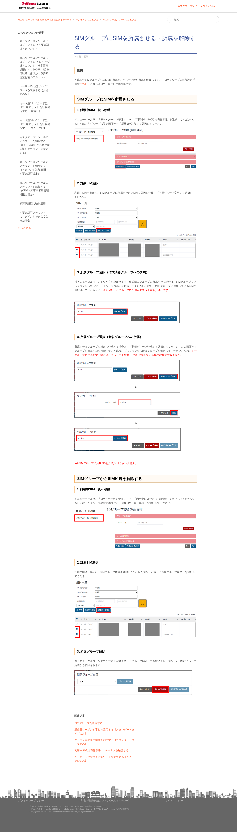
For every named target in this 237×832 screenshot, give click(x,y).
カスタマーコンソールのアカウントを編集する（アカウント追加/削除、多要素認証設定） (34, 167)
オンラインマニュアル (87, 19)
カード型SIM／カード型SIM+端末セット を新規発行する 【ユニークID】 (35, 124)
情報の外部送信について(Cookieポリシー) (104, 800)
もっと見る (24, 227)
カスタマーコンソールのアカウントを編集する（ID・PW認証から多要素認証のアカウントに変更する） (35, 145)
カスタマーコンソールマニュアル (119, 19)
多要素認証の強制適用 (33, 203)
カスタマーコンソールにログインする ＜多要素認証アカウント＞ (34, 44)
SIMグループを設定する (88, 723)
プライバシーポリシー (31, 800)
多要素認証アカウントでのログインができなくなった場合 (34, 216)
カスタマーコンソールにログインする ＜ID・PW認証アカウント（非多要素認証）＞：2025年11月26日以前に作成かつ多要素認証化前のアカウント (35, 67)
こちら (83, 84)
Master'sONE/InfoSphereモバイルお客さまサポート (45, 19)
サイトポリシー (174, 800)
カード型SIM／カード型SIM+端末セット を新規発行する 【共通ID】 (35, 107)
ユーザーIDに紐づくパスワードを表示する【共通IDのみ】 (34, 90)
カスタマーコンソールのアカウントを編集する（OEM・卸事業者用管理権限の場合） (34, 188)
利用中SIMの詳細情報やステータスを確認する (101, 750)
